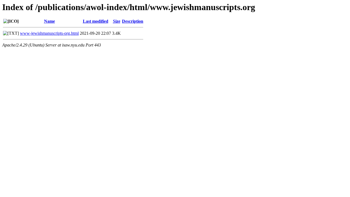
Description (132, 21)
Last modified (95, 21)
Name (49, 21)
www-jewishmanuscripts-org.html (49, 33)
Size (116, 21)
